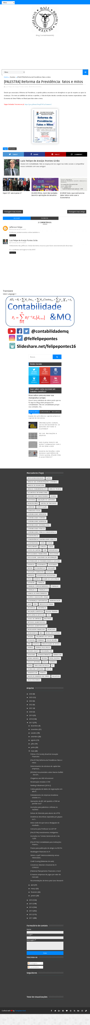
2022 (31, 705)
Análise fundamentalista (37, 489)
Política (36, 644)
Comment (78, 154)
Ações (49, 478)
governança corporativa (37, 600)
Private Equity (33, 651)
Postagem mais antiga (77, 212)
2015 (31, 904)
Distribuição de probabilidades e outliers (44, 561)
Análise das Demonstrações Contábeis (43, 482)
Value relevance (34, 680)
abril (32, 885)
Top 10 (48, 669)
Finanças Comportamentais (38, 586)
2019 (31, 715)
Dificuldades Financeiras (37, 554)
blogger (17, 218)
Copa (43, 543)
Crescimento (33, 546)
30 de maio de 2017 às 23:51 (18, 229)
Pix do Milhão (52, 640)
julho (33, 744)
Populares (34, 412)
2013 (31, 911)
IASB (29, 604)
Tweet (15, 154)
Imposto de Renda (46, 604)
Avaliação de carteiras (46, 500)
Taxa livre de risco (41, 665)
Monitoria (51, 629)
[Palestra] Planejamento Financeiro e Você (45, 871)
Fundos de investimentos (37, 593)
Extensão (31, 582)
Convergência (33, 536)
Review (44, 658)
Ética (30, 579)
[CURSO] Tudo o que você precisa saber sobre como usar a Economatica (72, 195)
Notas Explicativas (53, 633)
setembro (34, 736)
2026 (31, 694)
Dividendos (41, 564)
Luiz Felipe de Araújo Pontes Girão (23, 240)
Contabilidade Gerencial (37, 521)
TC (52, 665)
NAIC (41, 633)
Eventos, (39, 87)
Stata (30, 665)
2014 (31, 907)
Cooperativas (33, 543)
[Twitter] (86, 2)
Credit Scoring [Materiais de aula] (42, 861)
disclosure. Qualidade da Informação (42, 557)
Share (35, 154)
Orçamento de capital (44, 637)
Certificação (42, 507)
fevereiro (34, 892)
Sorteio (53, 662)
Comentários (45, 412)
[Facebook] (78, 2)
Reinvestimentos (44, 655)
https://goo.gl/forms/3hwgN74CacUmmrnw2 (38, 104)
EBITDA (30, 568)
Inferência (42, 608)
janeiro (33, 896)
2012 (31, 914)
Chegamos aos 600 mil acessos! (41, 778)
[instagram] (82, 1010)
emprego (31, 575)
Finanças (41, 582)
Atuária (53, 496)
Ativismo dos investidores (38, 496)
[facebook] (51, 1010)
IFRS (35, 604)
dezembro (35, 726)
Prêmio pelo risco (43, 647)
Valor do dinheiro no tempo (39, 676)
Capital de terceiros (49, 503)
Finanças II (32, 590)
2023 (31, 701)
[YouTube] (70, 2)
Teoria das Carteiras (36, 669)
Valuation (56, 676)
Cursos (43, 546)
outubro (34, 733)
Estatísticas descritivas (46, 575)
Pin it (57, 154)
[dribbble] (70, 1010)
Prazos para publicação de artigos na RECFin (46, 848)
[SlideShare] (82, 2)
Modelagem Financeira (36, 629)
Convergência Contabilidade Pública (42, 539)
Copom (49, 543)
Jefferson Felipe (15, 227)
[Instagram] (74, 2)
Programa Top (46, 651)
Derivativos (53, 550)
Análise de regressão (36, 485)
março (33, 889)
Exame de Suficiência (51, 579)
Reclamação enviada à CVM (40, 782)
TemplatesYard (20, 1011)
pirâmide (40, 640)
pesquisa (31, 640)
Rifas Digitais (55, 658)
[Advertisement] (45, 53)
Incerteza (31, 608)
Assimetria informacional (38, 492)
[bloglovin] (66, 1010)
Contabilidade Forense (36, 518)
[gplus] (59, 1010)
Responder (12, 235)
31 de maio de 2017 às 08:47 (18, 242)
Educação (51, 568)
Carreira (31, 507)
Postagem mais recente (12, 212)
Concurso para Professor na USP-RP (43, 829)
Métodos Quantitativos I (37, 626)
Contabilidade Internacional (39, 525)
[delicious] (86, 1010)
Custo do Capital (34, 550)
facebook (44, 218)
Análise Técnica (55, 489)
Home (6, 77)
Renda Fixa (58, 655)
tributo (43, 673)
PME (29, 644)
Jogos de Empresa (34, 618)
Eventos (12, 77)
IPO (49, 615)
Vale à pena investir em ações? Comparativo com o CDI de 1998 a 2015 (50, 444)
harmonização (55, 600)
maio (33, 751)
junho (33, 747)
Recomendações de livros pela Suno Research (46, 881)
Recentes (56, 412)
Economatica (40, 568)
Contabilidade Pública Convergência (42, 532)
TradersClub (32, 673)
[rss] (74, 1010)
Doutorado (53, 564)
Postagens (33, 963)
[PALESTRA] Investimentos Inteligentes (44, 832)
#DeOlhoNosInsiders (36, 478)
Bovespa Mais (33, 503)
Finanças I (55, 586)
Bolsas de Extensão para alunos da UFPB (45, 813)
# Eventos (12, 149)
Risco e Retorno (34, 662)
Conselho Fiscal (34, 510)
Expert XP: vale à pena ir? (12, 193)
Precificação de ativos (51, 644)
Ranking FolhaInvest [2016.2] (40, 785)
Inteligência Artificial (36, 615)
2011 (31, 918)
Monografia (32, 633)
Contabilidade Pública (36, 528)
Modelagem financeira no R (40, 852)
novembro (35, 729)
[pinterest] (63, 1010)
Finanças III (43, 590)
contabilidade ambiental (37, 514)
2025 (31, 697)
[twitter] (55, 1010)
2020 (31, 712)
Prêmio (30, 647)
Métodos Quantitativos (37, 622)
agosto (33, 740)
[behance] (78, 1010)
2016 (31, 900)
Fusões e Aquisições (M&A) (38, 597)
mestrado (48, 618)
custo (51, 546)
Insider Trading (52, 611)
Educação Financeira (36, 572)
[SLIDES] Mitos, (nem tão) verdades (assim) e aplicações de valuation (44, 194)
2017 (31, 723)
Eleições (49, 572)
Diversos (31, 564)
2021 (31, 708)
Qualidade (31, 655)
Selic (45, 662)
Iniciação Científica (35, 611)
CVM (44, 550)
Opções (30, 637)
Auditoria (31, 500)
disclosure (54, 554)
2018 (31, 719)
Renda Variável (33, 658)
